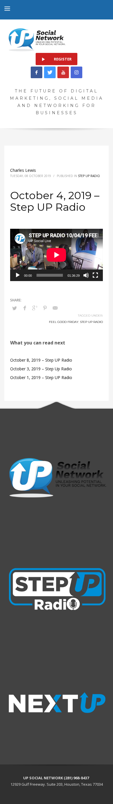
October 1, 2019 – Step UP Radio (41, 377)
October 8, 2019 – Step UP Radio (41, 360)
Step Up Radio (89, 176)
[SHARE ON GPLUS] (34, 307)
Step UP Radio (91, 322)
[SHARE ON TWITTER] (14, 308)
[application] (56, 255)
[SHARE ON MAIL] (55, 307)
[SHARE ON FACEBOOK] (24, 307)
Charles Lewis (23, 170)
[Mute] (86, 275)
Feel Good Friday (64, 322)
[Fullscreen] (95, 275)
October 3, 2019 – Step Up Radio (41, 368)
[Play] (18, 275)
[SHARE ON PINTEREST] (45, 307)
